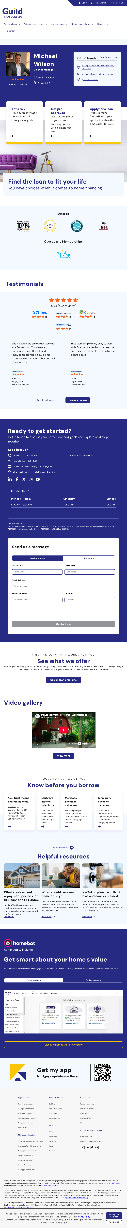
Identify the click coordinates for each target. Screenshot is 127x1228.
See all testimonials (46, 400)
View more (63, 755)
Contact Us (118, 2)
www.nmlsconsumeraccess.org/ (76, 1198)
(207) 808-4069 (90, 79)
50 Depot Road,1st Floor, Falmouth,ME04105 (98, 67)
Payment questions (87, 1104)
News (51, 1146)
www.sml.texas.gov (51, 1185)
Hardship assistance (87, 1109)
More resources (60, 847)
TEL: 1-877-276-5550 (112, 1183)
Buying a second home (26, 1109)
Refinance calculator (25, 1160)
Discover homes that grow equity (64, 1044)
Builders (52, 1104)
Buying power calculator (26, 1170)
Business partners (56, 1097)
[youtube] (38, 480)
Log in (84, 2)
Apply (20, 1128)
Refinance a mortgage (34, 24)
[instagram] (31, 480)
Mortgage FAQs (85, 1118)
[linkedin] (10, 480)
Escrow (82, 1123)
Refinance (89, 558)
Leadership (53, 1137)
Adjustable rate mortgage (27, 1118)
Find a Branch (100, 2)
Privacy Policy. (84, 1216)
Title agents (53, 1113)
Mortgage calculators (80, 24)
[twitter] (24, 480)
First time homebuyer (25, 1104)
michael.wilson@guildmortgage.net (98, 74)
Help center (9, 31)
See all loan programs (63, 679)
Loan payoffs (84, 1113)
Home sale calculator (25, 1165)
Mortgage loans (57, 24)
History (51, 1132)
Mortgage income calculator (28, 1151)
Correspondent (54, 1118)
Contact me (63, 624)
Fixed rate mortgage (25, 1113)
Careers (52, 1151)
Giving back (53, 1141)
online (25, 1128)
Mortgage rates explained (27, 1123)
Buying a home (10, 24)
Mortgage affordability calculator (29, 1146)
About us (101, 24)
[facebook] (17, 480)
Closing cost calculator (26, 1156)
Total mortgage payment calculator (30, 1141)
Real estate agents (55, 1109)
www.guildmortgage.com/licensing (20, 1207)
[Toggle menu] (19, 24)
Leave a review (77, 400)
